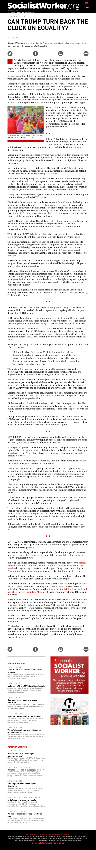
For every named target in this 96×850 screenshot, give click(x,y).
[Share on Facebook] (35, 55)
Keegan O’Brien (16, 16)
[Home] (44, 6)
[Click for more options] (86, 55)
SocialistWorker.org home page (48, 842)
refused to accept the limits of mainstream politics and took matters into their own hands (47, 565)
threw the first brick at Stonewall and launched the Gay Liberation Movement (47, 590)
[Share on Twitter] (10, 55)
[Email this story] (60, 55)
